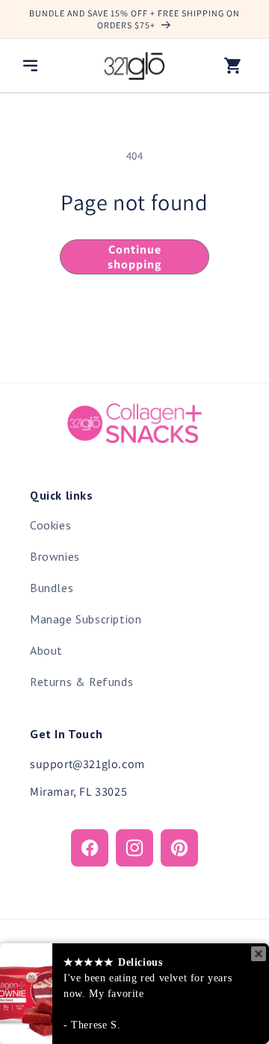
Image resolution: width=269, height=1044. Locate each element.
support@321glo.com (87, 764)
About (46, 650)
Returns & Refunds (81, 681)
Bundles (51, 587)
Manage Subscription (85, 618)
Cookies (50, 525)
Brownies (55, 556)
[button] (29, 65)
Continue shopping (134, 256)
